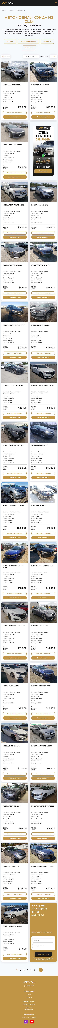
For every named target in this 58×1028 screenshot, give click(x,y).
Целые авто (47, 41)
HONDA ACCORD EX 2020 (12, 265)
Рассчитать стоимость (14, 112)
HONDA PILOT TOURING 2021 (13, 205)
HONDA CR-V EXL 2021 (39, 205)
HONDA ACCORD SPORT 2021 (14, 325)
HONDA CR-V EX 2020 (39, 626)
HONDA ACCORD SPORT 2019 (14, 626)
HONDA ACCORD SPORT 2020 (42, 385)
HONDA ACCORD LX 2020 (12, 926)
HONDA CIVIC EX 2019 (11, 686)
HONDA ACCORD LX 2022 (12, 145)
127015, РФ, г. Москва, (29, 1017)
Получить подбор (43, 954)
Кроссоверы (29, 48)
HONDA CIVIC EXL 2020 (12, 746)
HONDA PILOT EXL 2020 (40, 325)
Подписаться (43, 171)
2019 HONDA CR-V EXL (39, 445)
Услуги (29, 994)
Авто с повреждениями (28, 41)
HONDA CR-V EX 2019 (11, 866)
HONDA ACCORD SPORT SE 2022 (13, 566)
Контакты (29, 997)
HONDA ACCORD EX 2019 (40, 686)
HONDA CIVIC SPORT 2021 (41, 265)
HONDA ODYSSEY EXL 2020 (13, 505)
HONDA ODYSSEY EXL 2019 (41, 746)
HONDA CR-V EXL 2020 (11, 85)
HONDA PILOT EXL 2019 (40, 85)
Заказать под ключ (15, 117)
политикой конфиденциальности (43, 959)
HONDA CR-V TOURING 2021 (13, 445)
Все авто (10, 41)
